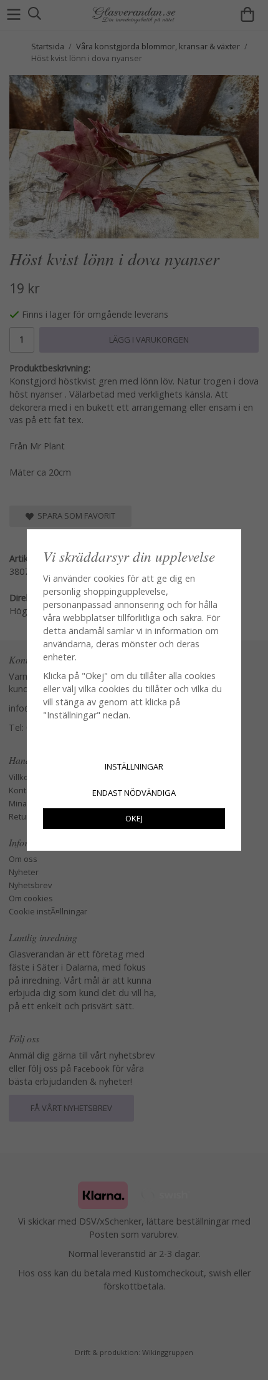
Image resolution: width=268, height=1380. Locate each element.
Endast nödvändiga (134, 792)
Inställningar (134, 766)
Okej (134, 818)
